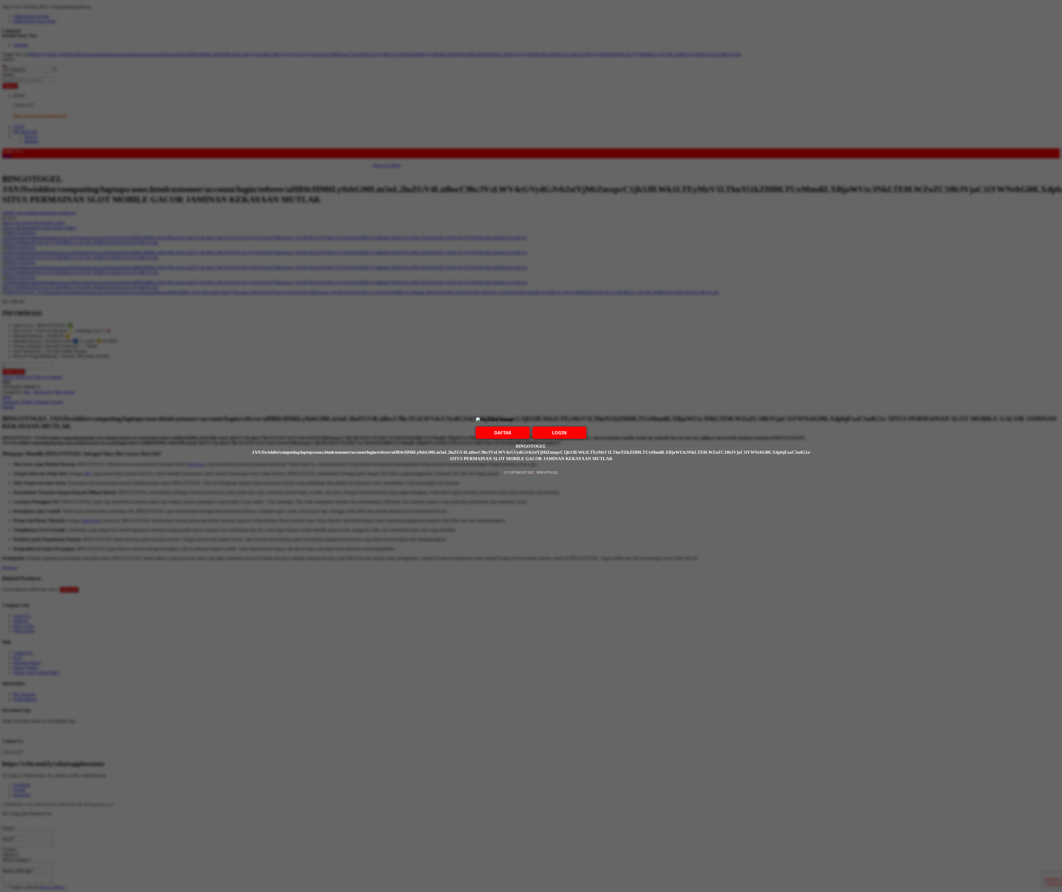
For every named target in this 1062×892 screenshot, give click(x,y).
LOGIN (559, 433)
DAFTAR (502, 433)
